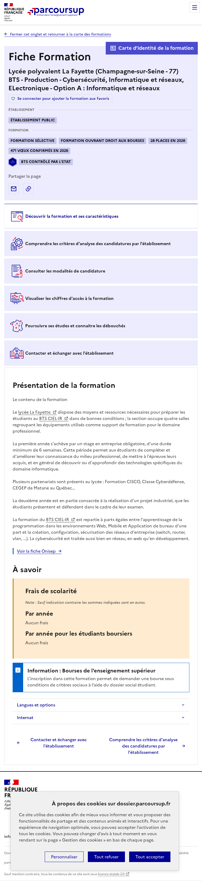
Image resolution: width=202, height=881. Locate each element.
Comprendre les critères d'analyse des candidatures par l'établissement (143, 745)
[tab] (101, 216)
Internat (25, 717)
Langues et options (36, 705)
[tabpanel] (101, 567)
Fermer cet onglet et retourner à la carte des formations (60, 34)
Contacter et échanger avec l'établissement (59, 742)
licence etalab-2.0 (111, 874)
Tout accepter (149, 857)
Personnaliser (64, 857)
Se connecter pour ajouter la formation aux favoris (63, 98)
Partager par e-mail (13, 189)
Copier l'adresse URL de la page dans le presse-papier (28, 189)
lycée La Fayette (35, 412)
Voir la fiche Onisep (36, 551)
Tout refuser (106, 857)
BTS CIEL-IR (51, 418)
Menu (194, 7)
